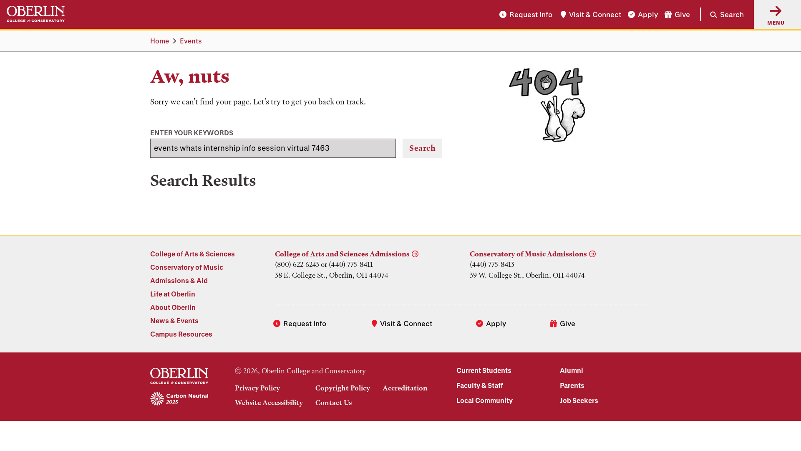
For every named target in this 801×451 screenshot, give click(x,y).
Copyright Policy (342, 388)
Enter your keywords (191, 133)
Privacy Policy (257, 388)
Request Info (530, 14)
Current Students (483, 370)
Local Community (484, 400)
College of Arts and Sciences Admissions (342, 254)
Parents (572, 385)
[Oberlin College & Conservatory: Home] (36, 14)
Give (682, 14)
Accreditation (405, 388)
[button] (722, 14)
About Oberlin (173, 307)
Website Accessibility (269, 402)
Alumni (571, 370)
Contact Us (333, 402)
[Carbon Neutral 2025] (179, 399)
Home (159, 41)
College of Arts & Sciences (192, 254)
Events (191, 41)
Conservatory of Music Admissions (528, 254)
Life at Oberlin (172, 294)
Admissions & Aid (179, 280)
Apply (648, 14)
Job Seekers (579, 400)
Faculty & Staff (479, 385)
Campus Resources (181, 334)
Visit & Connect (595, 14)
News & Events (174, 320)
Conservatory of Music (186, 267)
